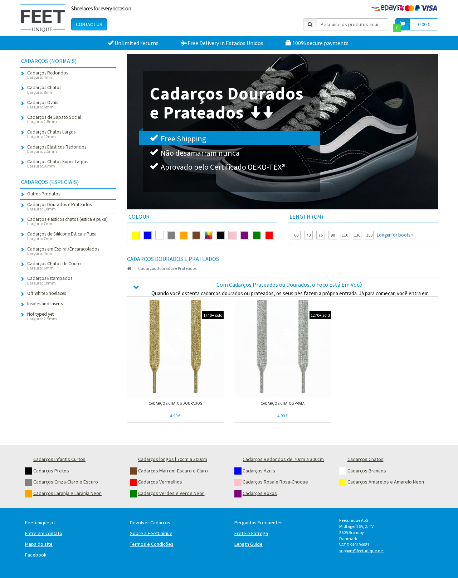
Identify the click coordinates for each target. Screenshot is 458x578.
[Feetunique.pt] (43, 18)
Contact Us (89, 24)
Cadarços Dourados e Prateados (167, 268)
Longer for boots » (395, 235)
